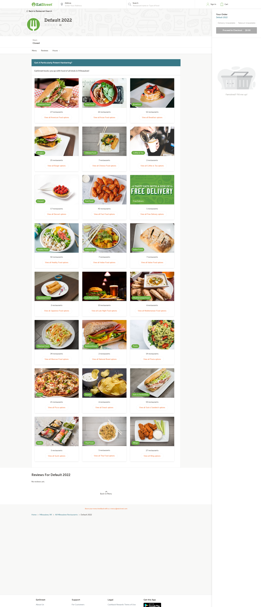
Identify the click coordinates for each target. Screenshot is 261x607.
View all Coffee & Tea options (152, 166)
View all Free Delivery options (152, 214)
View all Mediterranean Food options (152, 311)
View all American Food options (56, 117)
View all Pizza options (56, 407)
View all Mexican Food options (57, 359)
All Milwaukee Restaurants (66, 514)
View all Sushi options (56, 456)
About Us (40, 604)
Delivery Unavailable (226, 23)
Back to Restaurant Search (40, 11)
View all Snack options (104, 407)
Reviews (44, 51)
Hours (55, 51)
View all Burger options (57, 166)
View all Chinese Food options (104, 166)
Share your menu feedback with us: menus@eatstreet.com (106, 509)
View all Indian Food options (104, 262)
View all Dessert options (56, 214)
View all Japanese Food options (56, 311)
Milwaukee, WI (46, 514)
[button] (224, 4)
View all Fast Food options (104, 214)
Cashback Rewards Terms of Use (122, 604)
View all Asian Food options (104, 117)
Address (68, 3)
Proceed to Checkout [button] (237, 30)
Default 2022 (222, 17)
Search (135, 3)
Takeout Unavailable (246, 23)
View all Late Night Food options (104, 311)
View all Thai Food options (104, 456)
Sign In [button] (213, 4)
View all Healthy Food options (56, 262)
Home (34, 514)
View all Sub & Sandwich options (152, 407)
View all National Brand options (104, 359)
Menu (34, 51)
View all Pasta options (152, 359)
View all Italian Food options (152, 262)
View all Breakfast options (152, 117)
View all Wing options (152, 456)
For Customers (78, 604)
